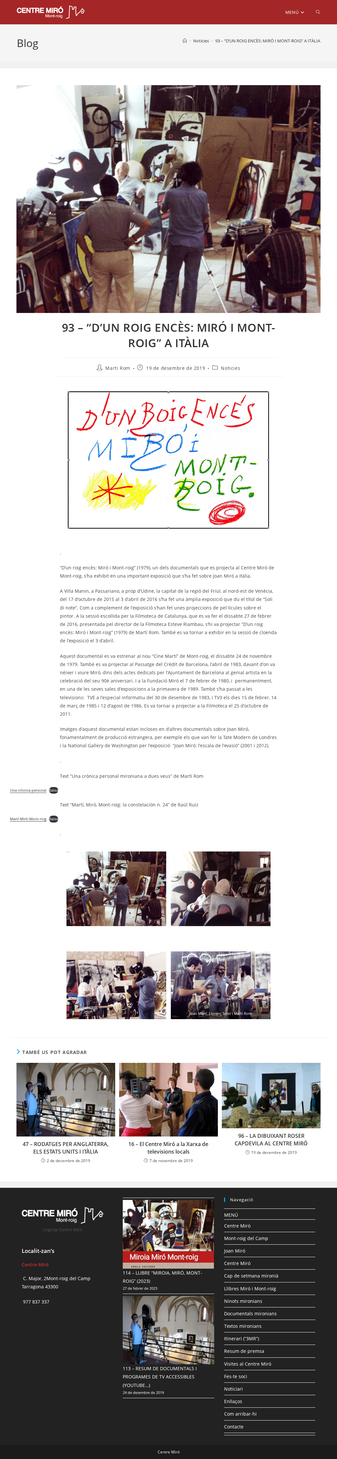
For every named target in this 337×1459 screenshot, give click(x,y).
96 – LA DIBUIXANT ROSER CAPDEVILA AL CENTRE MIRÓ (271, 1139)
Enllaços (233, 1401)
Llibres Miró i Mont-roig (250, 1288)
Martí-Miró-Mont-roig (28, 818)
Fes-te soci (235, 1376)
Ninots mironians (243, 1301)
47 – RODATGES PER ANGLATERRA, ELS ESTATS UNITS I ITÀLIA (66, 1147)
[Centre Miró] (185, 41)
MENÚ (231, 1215)
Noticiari (233, 1389)
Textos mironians (243, 1326)
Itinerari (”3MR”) (241, 1338)
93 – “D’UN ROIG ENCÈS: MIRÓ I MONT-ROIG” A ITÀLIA (267, 41)
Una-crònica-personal (28, 790)
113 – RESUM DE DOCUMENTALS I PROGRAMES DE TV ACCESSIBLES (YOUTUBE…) (160, 1376)
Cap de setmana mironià (251, 1276)
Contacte (234, 1426)
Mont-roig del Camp (246, 1238)
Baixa (53, 790)
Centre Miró (237, 1226)
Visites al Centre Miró (247, 1364)
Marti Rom (117, 368)
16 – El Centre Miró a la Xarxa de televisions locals (168, 1147)
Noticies (230, 368)
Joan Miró (234, 1251)
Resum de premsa (244, 1351)
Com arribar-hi (240, 1414)
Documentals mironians (250, 1313)
